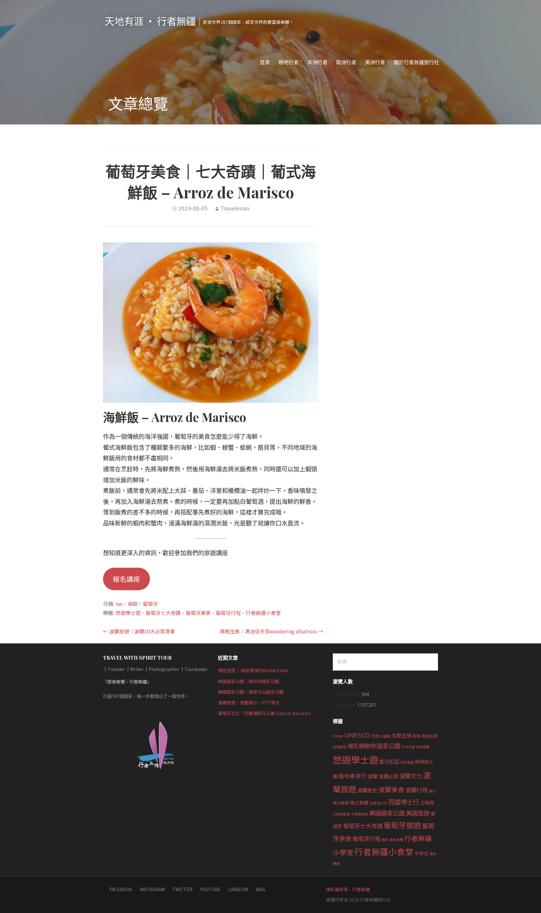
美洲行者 (375, 62)
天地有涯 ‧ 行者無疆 (150, 20)
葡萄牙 (150, 603)
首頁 (265, 62)
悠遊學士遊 (128, 612)
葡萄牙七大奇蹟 (163, 612)
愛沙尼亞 (389, 761)
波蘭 (373, 776)
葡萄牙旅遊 (402, 824)
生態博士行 (378, 803)
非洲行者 (317, 62)
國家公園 (388, 745)
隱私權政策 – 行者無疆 (348, 889)
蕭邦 (385, 839)
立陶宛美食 (359, 814)
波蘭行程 (416, 790)
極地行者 (289, 62)
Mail (261, 889)
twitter (182, 889)
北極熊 (385, 736)
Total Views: (345, 705)
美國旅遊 (418, 813)
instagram (152, 889)
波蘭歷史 (367, 790)
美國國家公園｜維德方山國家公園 (251, 692)
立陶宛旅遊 (341, 814)
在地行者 (408, 746)
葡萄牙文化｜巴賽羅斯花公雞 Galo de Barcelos (264, 713)
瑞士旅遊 (341, 803)
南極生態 (429, 736)
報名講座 (126, 579)
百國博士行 (403, 801)
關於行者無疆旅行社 (416, 62)
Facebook (120, 889)
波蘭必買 (389, 776)
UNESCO (357, 734)
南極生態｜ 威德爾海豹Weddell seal (253, 670)
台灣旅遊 (340, 746)
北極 (375, 736)
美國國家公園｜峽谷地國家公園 (248, 681)
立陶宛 (427, 802)
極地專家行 (352, 776)
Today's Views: (347, 694)
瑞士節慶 (359, 802)
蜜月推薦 (396, 839)
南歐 (133, 603)
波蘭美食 (391, 789)
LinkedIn (238, 889)
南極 (416, 736)
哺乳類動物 (362, 746)
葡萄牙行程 (228, 612)
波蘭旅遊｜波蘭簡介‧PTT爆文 (249, 702)
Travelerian (235, 208)
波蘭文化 (410, 776)
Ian (119, 603)
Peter (338, 736)
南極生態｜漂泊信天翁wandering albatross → (271, 631)
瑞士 (432, 791)
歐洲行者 (346, 62)
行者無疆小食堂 (263, 612)
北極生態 (401, 735)
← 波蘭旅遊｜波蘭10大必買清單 (139, 631)
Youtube (210, 889)
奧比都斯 (423, 746)
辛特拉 (422, 853)
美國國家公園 (387, 813)
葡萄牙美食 (198, 612)
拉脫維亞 (407, 762)
